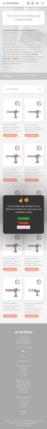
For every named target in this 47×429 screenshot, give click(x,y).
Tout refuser (23, 223)
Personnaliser (23, 227)
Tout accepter (23, 218)
